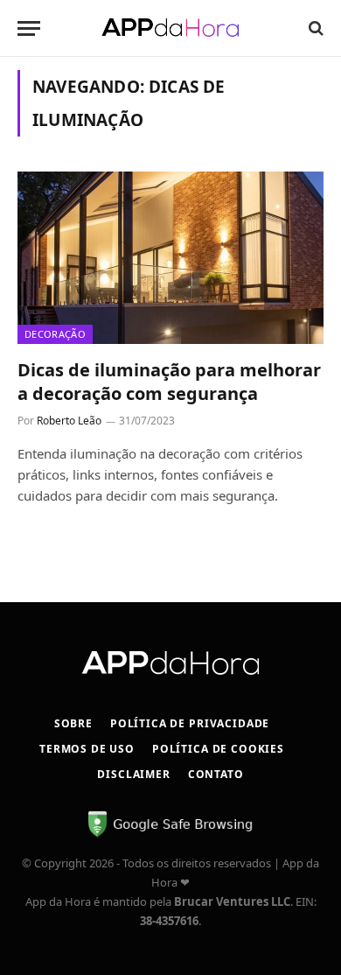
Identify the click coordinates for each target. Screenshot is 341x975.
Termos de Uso (87, 748)
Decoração (55, 333)
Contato (216, 774)
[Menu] (28, 28)
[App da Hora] (170, 28)
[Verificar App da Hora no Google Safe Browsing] (170, 834)
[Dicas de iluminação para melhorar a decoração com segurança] (170, 258)
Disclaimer (133, 774)
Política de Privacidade (189, 723)
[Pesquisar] (314, 28)
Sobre (73, 723)
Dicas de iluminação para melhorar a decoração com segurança (169, 381)
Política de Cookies (218, 748)
